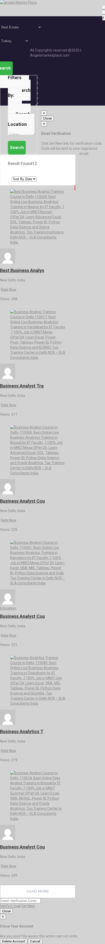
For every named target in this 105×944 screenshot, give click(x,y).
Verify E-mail (10, 906)
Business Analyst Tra (22, 386)
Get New (28, 906)
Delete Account (13, 941)
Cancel (35, 941)
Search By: (19, 93)
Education (8, 608)
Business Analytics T (21, 731)
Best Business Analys (22, 270)
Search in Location (19, 119)
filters (14, 77)
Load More (38, 891)
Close (47, 118)
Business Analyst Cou (22, 501)
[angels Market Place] (18, 3)
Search (17, 147)
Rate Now (8, 290)
